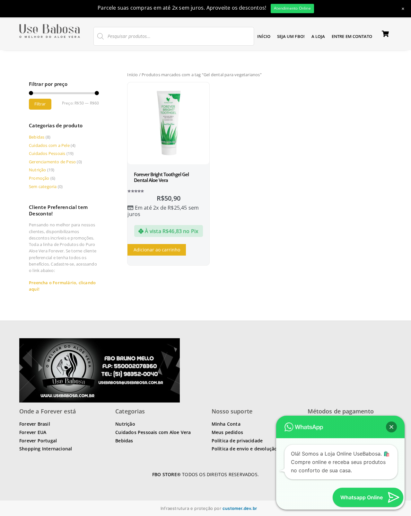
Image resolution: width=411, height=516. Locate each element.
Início (263, 36)
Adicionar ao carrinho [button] (157, 250)
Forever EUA (32, 432)
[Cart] (385, 33)
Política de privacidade (237, 441)
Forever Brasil (34, 424)
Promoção (39, 178)
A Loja (318, 36)
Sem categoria (43, 186)
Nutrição (37, 170)
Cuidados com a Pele (49, 145)
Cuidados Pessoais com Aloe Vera (153, 432)
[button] (391, 426)
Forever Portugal (38, 441)
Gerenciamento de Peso (52, 162)
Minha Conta (226, 424)
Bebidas (36, 137)
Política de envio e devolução (244, 449)
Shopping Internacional (45, 449)
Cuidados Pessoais (47, 153)
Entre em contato (352, 36)
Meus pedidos (227, 432)
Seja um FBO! (291, 36)
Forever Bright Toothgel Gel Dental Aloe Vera (161, 177)
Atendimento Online (292, 8)
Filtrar (40, 104)
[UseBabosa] (49, 38)
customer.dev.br (240, 508)
